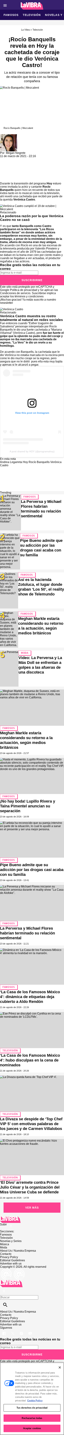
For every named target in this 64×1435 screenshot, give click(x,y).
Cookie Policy (34, 1400)
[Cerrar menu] (4, 1291)
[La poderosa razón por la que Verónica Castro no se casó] (32, 205)
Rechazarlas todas (32, 1418)
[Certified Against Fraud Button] (12, 1269)
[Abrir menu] (5, 5)
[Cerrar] (60, 1367)
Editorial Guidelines (12, 1260)
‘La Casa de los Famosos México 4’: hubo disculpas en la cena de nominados (30, 1060)
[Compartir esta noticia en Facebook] (13, 159)
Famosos (11, 14)
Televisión (32, 14)
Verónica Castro (24, 199)
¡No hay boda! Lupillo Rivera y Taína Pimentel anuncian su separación (27, 806)
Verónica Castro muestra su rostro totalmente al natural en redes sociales (31, 318)
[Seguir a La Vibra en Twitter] (13, 1330)
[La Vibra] (32, 6)
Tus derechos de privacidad (32, 1407)
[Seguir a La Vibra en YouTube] (30, 1330)
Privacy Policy (9, 1257)
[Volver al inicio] (11, 1281)
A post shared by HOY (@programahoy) (32, 451)
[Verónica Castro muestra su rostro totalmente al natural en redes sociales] (11, 309)
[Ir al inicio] (32, 1219)
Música (4, 1244)
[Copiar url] (8, 170)
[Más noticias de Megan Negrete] (8, 135)
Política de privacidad (23, 289)
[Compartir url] (4, 178)
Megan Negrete (15, 152)
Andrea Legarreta (11, 462)
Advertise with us (11, 1263)
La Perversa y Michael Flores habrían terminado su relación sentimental (27, 933)
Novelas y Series (11, 1241)
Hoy (49, 183)
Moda (24, 653)
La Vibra (25, 29)
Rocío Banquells (39, 462)
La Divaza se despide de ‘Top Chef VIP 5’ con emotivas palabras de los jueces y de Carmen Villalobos (31, 1124)
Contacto (5, 1253)
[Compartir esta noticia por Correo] (30, 159)
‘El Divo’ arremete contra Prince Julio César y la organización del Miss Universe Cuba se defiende (30, 1187)
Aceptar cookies (32, 1428)
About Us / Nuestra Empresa (18, 1250)
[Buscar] (5, 1305)
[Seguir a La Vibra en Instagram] (21, 1330)
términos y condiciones (29, 296)
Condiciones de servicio (15, 293)
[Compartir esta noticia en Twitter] (21, 159)
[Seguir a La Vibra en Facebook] (4, 1330)
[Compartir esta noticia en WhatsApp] (4, 159)
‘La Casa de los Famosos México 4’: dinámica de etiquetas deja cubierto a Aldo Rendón (30, 997)
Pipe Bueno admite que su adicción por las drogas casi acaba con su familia (31, 870)
